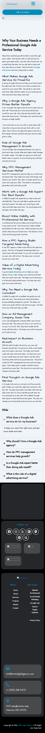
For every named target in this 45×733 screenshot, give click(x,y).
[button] (33, 4)
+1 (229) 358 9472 (16, 690)
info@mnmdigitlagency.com (20, 674)
